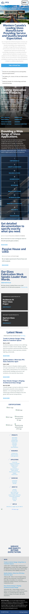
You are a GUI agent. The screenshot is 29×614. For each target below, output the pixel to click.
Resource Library (14, 454)
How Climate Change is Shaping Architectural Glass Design (13, 382)
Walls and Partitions (14, 469)
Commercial (14, 480)
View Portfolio (6, 282)
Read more (4, 245)
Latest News (14, 497)
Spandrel (17, 122)
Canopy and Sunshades (14, 463)
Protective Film (6, 124)
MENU (24, 2)
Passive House (14, 474)
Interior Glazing (14, 470)
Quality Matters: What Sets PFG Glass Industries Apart (14, 361)
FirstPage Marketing (23, 612)
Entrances (14, 467)
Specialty (14, 483)
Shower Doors (14, 466)
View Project (7, 307)
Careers (14, 500)
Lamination (18, 119)
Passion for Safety (14, 493)
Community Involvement (14, 496)
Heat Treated (5, 117)
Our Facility (14, 491)
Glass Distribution (21, 124)
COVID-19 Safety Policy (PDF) (15, 495)
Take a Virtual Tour (14, 65)
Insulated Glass (6, 122)
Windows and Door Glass (14, 471)
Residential (14, 482)
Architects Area (14, 453)
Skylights (14, 473)
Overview (14, 489)
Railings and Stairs (14, 465)
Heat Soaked (5, 119)
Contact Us (14, 499)
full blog (23, 335)
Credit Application (14, 456)
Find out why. (24, 287)
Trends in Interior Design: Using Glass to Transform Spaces (13, 339)
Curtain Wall (14, 462)
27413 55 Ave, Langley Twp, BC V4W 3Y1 (14, 506)
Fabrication (18, 117)
